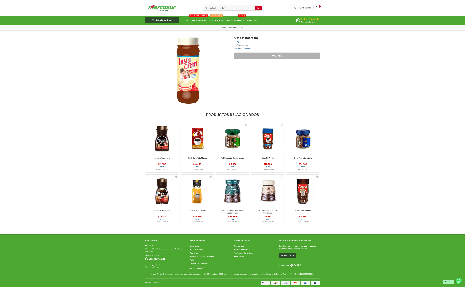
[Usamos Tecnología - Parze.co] (290, 265)
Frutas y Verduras (197, 249)
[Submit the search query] (258, 8)
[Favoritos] (295, 8)
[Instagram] (158, 266)
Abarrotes (194, 253)
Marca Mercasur (198, 18)
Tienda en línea (164, 20)
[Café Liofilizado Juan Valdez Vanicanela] (267, 191)
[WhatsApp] (147, 266)
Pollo (192, 260)
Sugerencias (239, 246)
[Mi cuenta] (176, 124)
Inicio (185, 20)
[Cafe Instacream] (188, 70)
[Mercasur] (162, 8)
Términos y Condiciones (244, 253)
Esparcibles (194, 246)
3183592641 (310, 19)
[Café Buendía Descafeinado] (232, 138)
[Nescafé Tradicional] (162, 138)
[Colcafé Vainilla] (267, 138)
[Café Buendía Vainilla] (303, 138)
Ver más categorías (198, 268)
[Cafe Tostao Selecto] (197, 191)
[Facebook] (153, 266)
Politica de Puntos (241, 249)
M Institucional (216, 18)
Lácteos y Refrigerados (199, 264)
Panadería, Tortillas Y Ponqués (202, 257)
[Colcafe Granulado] (303, 191)
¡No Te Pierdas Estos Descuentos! (242, 18)
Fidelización (239, 257)
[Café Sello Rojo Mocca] (197, 138)
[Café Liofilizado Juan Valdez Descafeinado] (232, 191)
